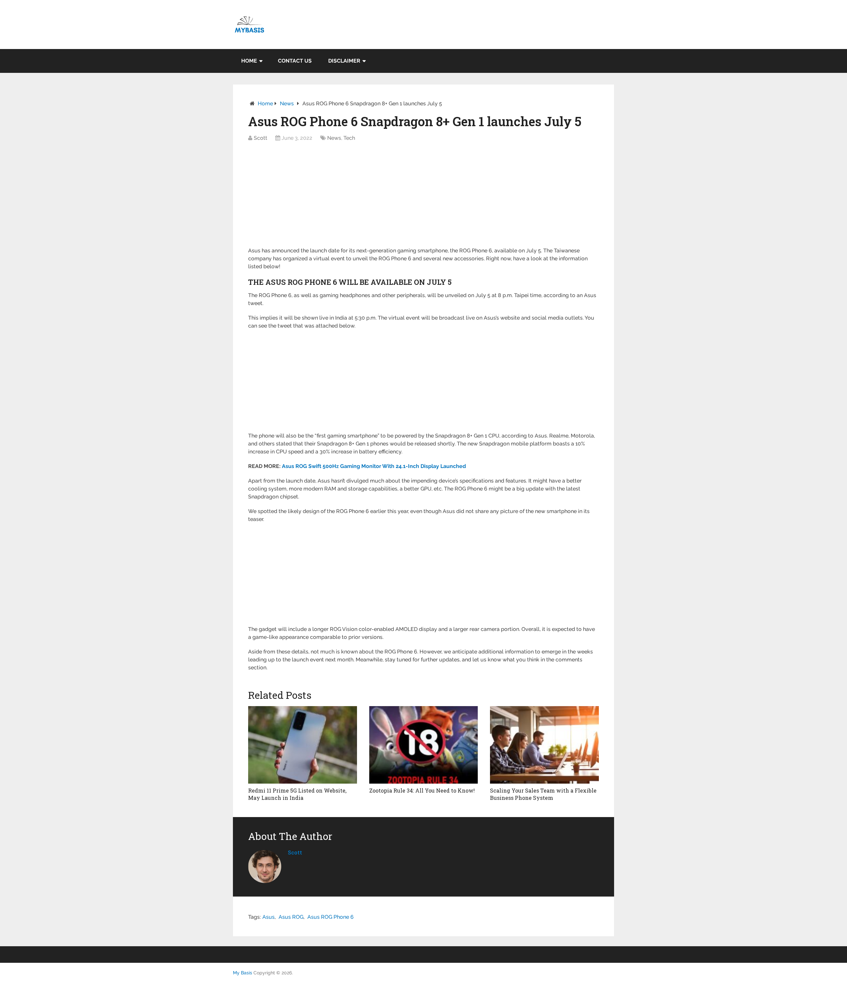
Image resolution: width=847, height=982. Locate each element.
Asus (268, 917)
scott (295, 852)
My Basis (242, 972)
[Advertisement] (423, 197)
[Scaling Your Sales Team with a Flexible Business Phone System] (544, 745)
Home (249, 61)
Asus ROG (291, 917)
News (287, 103)
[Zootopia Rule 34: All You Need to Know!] (423, 745)
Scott (260, 138)
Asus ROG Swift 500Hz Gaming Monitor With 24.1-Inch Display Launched (374, 466)
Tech (349, 138)
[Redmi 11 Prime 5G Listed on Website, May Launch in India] (302, 745)
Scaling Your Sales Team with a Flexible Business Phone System (543, 794)
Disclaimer (344, 61)
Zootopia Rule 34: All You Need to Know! (422, 790)
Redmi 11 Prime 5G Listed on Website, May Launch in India (297, 794)
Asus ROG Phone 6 (330, 917)
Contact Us (295, 61)
